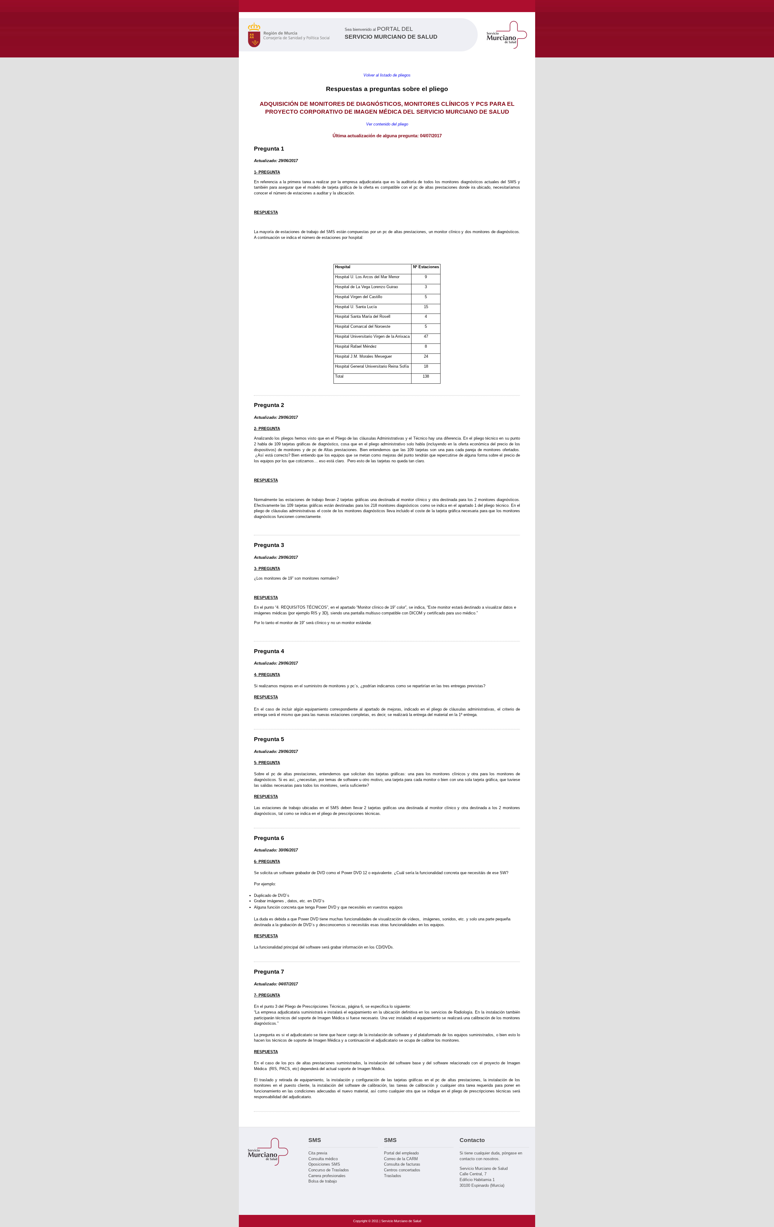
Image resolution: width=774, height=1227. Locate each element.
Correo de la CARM (401, 1159)
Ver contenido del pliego (387, 124)
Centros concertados (402, 1170)
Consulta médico (323, 1159)
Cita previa (317, 1153)
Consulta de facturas (402, 1164)
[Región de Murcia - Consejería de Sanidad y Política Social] (289, 35)
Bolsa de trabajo (322, 1181)
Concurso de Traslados (328, 1170)
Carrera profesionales (327, 1175)
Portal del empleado (401, 1153)
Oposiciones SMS (324, 1164)
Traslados (392, 1175)
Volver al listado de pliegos (387, 75)
